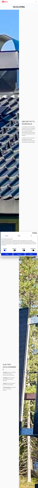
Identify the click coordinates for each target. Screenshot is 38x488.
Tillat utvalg (19, 254)
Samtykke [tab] (6, 235)
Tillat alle (31, 254)
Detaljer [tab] (19, 235)
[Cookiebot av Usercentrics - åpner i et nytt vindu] (33, 233)
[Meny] (35, 1)
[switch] (14, 250)
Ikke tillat (7, 254)
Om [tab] (31, 235)
